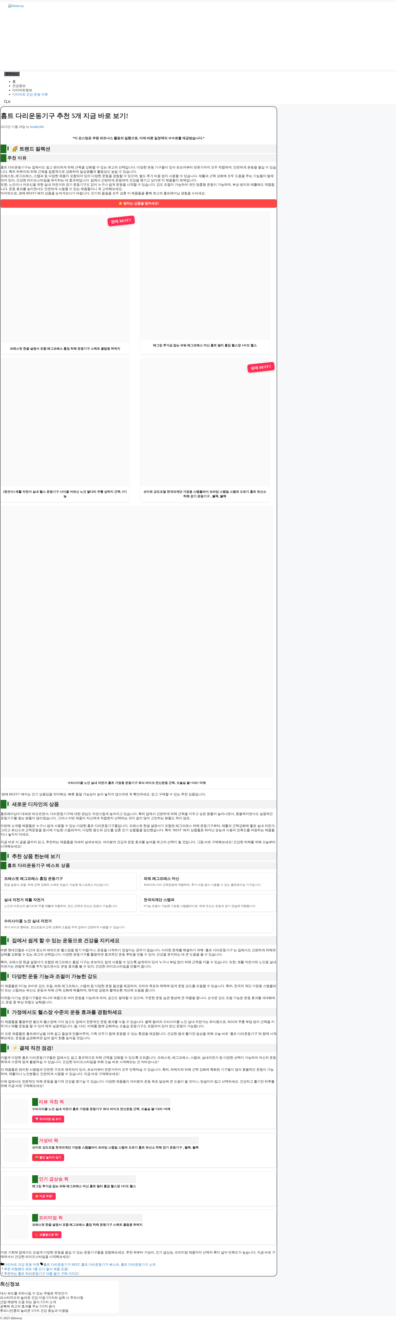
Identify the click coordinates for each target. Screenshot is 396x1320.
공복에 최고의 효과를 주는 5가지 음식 (27, 1306)
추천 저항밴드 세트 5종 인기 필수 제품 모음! (36, 1269)
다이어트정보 (22, 90)
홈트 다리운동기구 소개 (138, 1264)
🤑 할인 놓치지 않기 (48, 1157)
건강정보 (19, 86)
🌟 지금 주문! (44, 1196)
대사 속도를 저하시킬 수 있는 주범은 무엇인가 (34, 1293)
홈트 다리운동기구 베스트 (100, 1264)
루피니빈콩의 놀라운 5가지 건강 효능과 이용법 (34, 1310)
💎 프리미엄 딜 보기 (48, 1118)
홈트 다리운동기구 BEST (62, 1264)
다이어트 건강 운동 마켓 (30, 94)
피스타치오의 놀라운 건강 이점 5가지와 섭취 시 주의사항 (41, 1297)
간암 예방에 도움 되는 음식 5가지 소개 (28, 1302)
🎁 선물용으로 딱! (47, 1234)
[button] (7, 102)
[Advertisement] (198, 41)
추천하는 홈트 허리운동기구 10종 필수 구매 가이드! (41, 1273)
